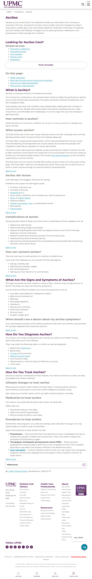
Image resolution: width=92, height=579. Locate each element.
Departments (45, 498)
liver (30, 203)
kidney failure (24, 198)
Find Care (18, 576)
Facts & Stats (66, 489)
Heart (12, 198)
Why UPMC (66, 487)
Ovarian (13, 203)
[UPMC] (12, 4)
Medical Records (25, 512)
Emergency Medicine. (20, 49)
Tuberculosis (16, 209)
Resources (44, 492)
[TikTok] (31, 547)
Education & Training (48, 495)
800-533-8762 (10, 506)
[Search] (83, 4)
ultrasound (26, 348)
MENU (88, 1)
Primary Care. (16, 57)
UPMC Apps (66, 517)
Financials (65, 503)
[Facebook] (7, 547)
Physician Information (48, 489)
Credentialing (45, 500)
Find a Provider (46, 65)
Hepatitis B (15, 193)
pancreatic (23, 203)
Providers (37, 576)
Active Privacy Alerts (78, 557)
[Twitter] (23, 547)
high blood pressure (60, 155)
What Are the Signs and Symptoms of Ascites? (31, 80)
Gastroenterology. (18, 51)
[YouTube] (27, 547)
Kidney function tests (20, 356)
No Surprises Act (25, 514)
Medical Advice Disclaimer (44, 557)
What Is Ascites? (17, 78)
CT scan (13, 353)
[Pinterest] (19, 547)
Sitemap (46, 559)
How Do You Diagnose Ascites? (24, 83)
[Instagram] (11, 547)
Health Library (24, 525)
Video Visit (55, 576)
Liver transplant (17, 450)
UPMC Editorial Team (18, 471)
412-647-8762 (10, 503)
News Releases (46, 519)
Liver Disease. (16, 54)
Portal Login (73, 576)
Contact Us (8, 557)
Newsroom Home (47, 510)
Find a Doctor (24, 489)
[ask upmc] (84, 547)
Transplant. (15, 60)
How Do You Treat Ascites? (22, 86)
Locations (23, 492)
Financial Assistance (27, 520)
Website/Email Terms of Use (23, 557)
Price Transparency (26, 517)
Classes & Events (25, 523)
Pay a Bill (23, 495)
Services (22, 509)
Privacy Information (62, 557)
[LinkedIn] (15, 547)
